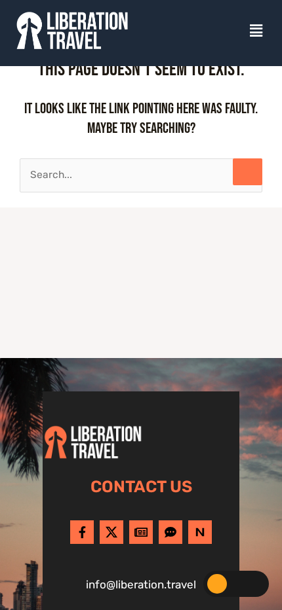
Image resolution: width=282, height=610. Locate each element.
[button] (256, 30)
